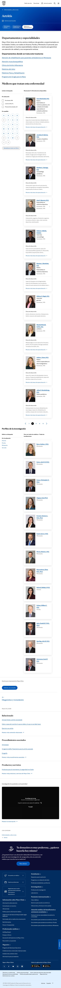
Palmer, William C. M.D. (42, 606)
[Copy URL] (41, 803)
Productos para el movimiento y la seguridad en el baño (18, 769)
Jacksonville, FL (9, 103)
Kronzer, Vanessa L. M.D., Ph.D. (42, 517)
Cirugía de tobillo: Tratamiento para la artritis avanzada (17, 749)
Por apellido (5, 111)
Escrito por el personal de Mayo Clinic (13, 681)
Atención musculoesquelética (12, 61)
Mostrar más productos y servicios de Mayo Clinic (16, 773)
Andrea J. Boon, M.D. (43, 357)
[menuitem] (6, 27)
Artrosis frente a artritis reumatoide (12, 720)
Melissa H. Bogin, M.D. (43, 296)
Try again (30, 806)
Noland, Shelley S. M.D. (43, 587)
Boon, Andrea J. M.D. (43, 444)
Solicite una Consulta (10, 21)
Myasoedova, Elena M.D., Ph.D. (42, 570)
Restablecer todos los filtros (11, 148)
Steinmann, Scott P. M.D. (42, 660)
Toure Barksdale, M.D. (43, 98)
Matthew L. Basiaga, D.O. (42, 168)
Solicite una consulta (10, 688)
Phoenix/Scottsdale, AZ (11, 107)
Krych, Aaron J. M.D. (42, 534)
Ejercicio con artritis (7, 728)
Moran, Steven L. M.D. (43, 551)
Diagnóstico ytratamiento (16, 26)
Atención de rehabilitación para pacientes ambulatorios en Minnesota (26, 58)
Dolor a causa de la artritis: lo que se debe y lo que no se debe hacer (21, 724)
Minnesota (4, 445)
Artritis (7, 16)
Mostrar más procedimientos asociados (13, 757)
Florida (4, 443)
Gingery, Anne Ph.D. (42, 498)
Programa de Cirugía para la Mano (14, 77)
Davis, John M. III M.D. (43, 462)
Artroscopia (5, 744)
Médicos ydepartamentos (28, 26)
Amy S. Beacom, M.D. (43, 200)
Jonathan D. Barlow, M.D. (42, 136)
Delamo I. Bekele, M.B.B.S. (42, 232)
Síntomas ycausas (7, 26)
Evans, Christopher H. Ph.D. (43, 481)
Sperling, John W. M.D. (43, 641)
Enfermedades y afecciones (11, 9)
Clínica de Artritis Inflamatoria (12, 65)
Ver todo (4, 447)
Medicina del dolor (8, 69)
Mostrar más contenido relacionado (12, 732)
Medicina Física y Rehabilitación (13, 73)
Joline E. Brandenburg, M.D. (43, 391)
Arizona (4, 440)
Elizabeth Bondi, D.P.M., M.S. (41, 326)
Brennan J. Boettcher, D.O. (43, 264)
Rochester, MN (9, 100)
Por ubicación (5, 96)
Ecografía (4, 753)
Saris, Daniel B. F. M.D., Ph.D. (43, 624)
